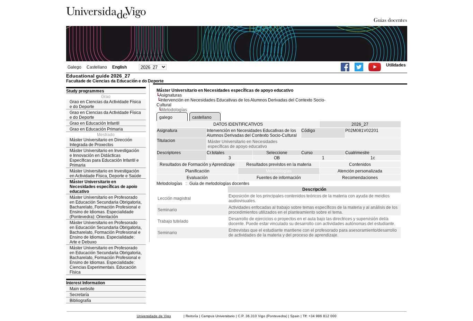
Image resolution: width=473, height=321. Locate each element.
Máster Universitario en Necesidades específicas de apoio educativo (103, 186)
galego (165, 117)
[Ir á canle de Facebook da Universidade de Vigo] (345, 67)
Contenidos (360, 164)
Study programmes (85, 91)
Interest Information (85, 282)
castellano (202, 117)
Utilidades (396, 65)
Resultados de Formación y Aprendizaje (197, 164)
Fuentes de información (279, 177)
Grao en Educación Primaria (96, 129)
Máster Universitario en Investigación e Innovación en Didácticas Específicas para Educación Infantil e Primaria (104, 158)
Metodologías (279, 171)
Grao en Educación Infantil (94, 123)
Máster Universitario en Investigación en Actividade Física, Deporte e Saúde (105, 173)
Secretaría (79, 294)
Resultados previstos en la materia (278, 164)
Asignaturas (170, 95)
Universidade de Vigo (154, 316)
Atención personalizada (360, 171)
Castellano (97, 67)
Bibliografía (80, 300)
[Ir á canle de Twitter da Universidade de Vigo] (359, 67)
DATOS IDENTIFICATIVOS (238, 124)
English (119, 67)
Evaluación (197, 177)
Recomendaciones (360, 177)
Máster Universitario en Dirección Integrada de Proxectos (101, 142)
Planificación (197, 171)
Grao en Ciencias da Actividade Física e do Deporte (105, 104)
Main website (82, 288)
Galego (74, 67)
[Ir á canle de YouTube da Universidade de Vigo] (374, 67)
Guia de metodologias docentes (219, 183)
